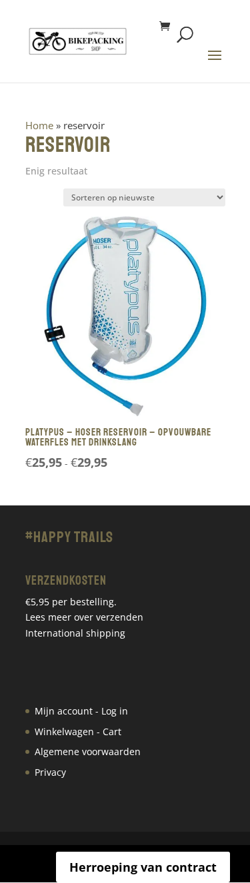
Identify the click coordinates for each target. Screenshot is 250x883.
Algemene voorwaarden (88, 751)
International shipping (75, 633)
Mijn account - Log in (81, 711)
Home (39, 125)
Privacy (50, 772)
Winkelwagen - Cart (78, 731)
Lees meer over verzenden (84, 617)
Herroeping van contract (143, 867)
